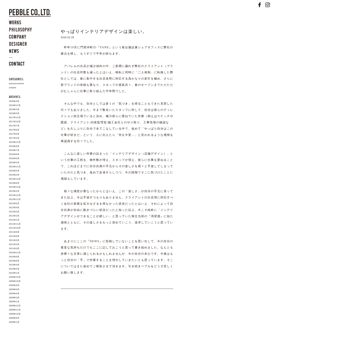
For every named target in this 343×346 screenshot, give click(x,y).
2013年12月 (15, 187)
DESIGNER (18, 44)
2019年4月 (14, 109)
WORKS (15, 22)
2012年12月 (15, 195)
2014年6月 (14, 183)
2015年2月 (14, 175)
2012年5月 (14, 203)
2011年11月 (15, 224)
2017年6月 (14, 130)
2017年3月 (14, 138)
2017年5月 (14, 134)
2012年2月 (14, 216)
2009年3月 (14, 297)
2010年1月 (14, 273)
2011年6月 (14, 236)
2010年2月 (14, 269)
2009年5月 (14, 289)
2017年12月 (15, 117)
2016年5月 (14, 158)
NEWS (14, 51)
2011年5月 (14, 240)
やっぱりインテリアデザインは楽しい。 (104, 31)
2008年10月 (15, 314)
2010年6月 (14, 261)
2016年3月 (14, 162)
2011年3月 (14, 248)
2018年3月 (14, 113)
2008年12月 (15, 306)
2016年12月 (15, 142)
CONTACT (17, 64)
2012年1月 (14, 220)
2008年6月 (14, 318)
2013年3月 (14, 191)
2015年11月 (15, 166)
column (12, 87)
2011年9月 (14, 232)
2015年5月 (14, 171)
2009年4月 (14, 293)
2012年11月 (15, 199)
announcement (16, 83)
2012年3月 (14, 212)
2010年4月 (14, 265)
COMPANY (17, 37)
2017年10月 (15, 121)
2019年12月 (15, 105)
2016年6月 (14, 154)
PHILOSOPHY (20, 30)
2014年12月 (15, 179)
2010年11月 (15, 252)
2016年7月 (14, 150)
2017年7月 (14, 126)
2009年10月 (15, 281)
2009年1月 (14, 301)
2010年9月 (14, 257)
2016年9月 (14, 146)
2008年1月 (14, 322)
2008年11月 (15, 310)
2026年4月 (14, 101)
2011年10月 (15, 228)
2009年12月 (15, 277)
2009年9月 (14, 285)
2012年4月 (14, 207)
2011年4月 (14, 244)
